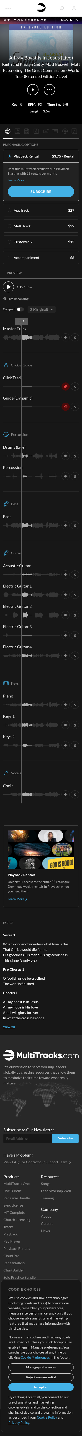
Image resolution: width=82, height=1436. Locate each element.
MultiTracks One (16, 1183)
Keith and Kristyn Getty (23, 64)
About (46, 1216)
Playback (10, 1234)
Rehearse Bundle (16, 1198)
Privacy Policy (18, 1422)
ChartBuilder (13, 1270)
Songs (45, 1183)
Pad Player (11, 1241)
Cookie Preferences (35, 1357)
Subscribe (41, 191)
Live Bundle (12, 1191)
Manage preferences (41, 1367)
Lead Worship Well (56, 1191)
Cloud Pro (11, 1255)
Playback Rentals (16, 1248)
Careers (47, 1223)
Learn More (16, 180)
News (45, 1230)
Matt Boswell (57, 64)
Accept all (41, 1387)
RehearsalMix (14, 1263)
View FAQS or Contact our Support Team (35, 1162)
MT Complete (14, 1212)
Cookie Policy (47, 1417)
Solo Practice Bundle (19, 1277)
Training (47, 1198)
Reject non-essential (41, 1377)
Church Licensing (16, 1219)
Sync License (13, 1205)
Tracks (8, 1227)
